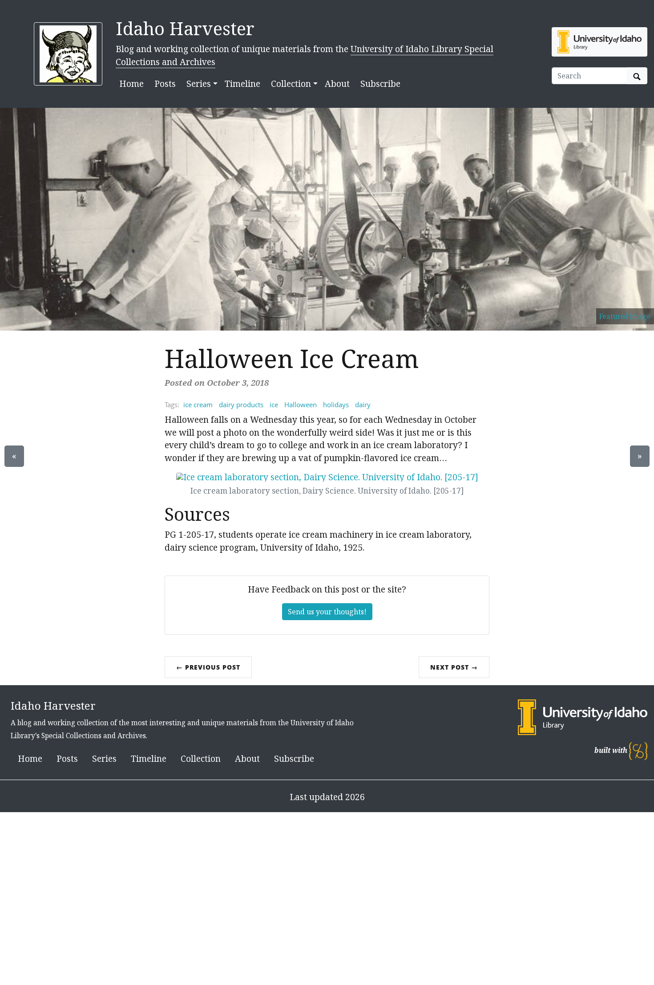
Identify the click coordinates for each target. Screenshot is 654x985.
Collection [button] (291, 84)
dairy (363, 404)
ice (274, 404)
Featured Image (624, 316)
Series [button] (198, 84)
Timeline (242, 84)
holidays (336, 404)
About (337, 84)
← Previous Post (208, 667)
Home (131, 84)
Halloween (300, 404)
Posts (165, 84)
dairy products (241, 404)
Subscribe (380, 84)
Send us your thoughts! (327, 612)
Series (104, 758)
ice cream (198, 404)
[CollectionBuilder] (638, 750)
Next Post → (454, 667)
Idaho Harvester (185, 28)
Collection (201, 758)
